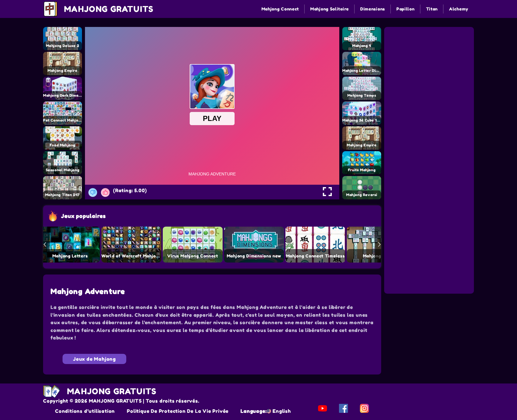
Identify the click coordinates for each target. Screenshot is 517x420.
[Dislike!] (93, 192)
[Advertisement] (430, 65)
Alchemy (458, 8)
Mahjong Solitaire (329, 8)
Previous (45, 245)
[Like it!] (105, 192)
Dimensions (372, 8)
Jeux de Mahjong (94, 359)
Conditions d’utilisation (85, 411)
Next (379, 245)
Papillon (405, 8)
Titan (432, 8)
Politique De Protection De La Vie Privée (178, 411)
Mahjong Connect (280, 8)
